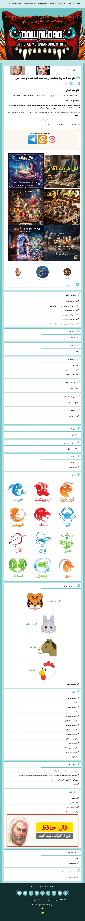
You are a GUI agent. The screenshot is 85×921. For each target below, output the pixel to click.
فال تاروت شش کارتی (71, 729)
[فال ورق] (26, 243)
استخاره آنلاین (42, 3)
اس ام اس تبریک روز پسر (70, 314)
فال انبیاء (75, 351)
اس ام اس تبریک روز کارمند (70, 319)
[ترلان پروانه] (43, 70)
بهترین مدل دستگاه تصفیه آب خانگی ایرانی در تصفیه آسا (61, 770)
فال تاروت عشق (73, 743)
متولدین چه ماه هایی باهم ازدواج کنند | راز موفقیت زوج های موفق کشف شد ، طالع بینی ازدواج (43, 18)
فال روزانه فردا (73, 876)
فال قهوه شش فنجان (71, 374)
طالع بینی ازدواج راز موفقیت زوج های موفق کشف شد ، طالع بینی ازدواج (45, 78)
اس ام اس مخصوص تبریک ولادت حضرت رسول (64, 305)
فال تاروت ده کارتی (72, 738)
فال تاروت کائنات (72, 707)
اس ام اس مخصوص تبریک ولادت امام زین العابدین (63, 323)
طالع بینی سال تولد (72, 684)
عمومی (68, 284)
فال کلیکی (75, 434)
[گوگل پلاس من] (31, 893)
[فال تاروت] (62, 171)
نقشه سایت (34, 904)
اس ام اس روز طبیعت (72, 301)
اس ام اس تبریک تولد (71, 310)
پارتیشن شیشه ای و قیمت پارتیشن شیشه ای (65, 779)
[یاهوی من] (65, 893)
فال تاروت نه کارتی (72, 734)
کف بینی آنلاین (73, 388)
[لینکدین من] (19, 893)
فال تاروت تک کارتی (72, 711)
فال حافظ (71, 3)
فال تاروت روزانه (73, 698)
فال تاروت (62, 3)
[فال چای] (62, 243)
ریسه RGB (74, 462)
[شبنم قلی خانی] (17, 70)
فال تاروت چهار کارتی (71, 720)
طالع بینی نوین (73, 863)
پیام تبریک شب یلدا (72, 811)
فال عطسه (75, 858)
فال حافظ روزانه (73, 802)
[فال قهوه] (62, 207)
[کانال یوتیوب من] (25, 893)
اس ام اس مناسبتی (29, 3)
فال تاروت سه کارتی (72, 716)
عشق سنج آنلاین (73, 448)
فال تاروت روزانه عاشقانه (70, 747)
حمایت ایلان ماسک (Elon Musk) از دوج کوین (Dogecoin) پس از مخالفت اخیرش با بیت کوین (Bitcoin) (48, 775)
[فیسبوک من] (54, 893)
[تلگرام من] (60, 893)
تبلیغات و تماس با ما (15, 3)
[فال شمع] (26, 207)
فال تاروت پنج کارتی (72, 725)
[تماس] (42, 893)
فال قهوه (75, 365)
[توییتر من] (37, 893)
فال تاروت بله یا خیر (72, 752)
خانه (78, 3)
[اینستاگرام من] (48, 893)
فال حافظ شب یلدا (72, 807)
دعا (77, 420)
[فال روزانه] (26, 171)
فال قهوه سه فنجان (72, 369)
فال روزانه (53, 3)
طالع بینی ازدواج (42, 120)
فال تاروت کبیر (73, 702)
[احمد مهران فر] (68, 70)
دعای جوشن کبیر (73, 416)
